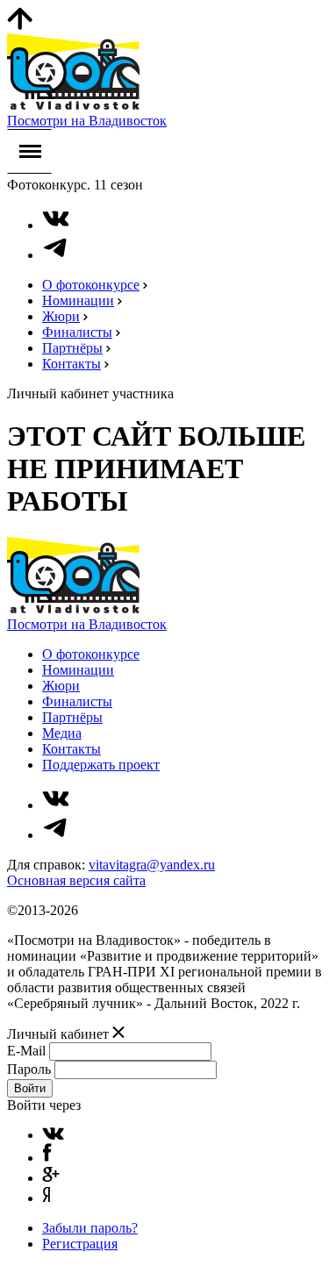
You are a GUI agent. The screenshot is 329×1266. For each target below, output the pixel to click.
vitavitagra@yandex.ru (152, 864)
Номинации (78, 300)
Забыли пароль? (90, 1227)
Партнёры (72, 347)
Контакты (71, 363)
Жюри (61, 316)
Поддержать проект (101, 764)
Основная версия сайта (76, 880)
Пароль (29, 1069)
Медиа (62, 733)
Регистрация (80, 1243)
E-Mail (26, 1050)
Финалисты (77, 332)
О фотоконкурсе (90, 284)
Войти (30, 1088)
